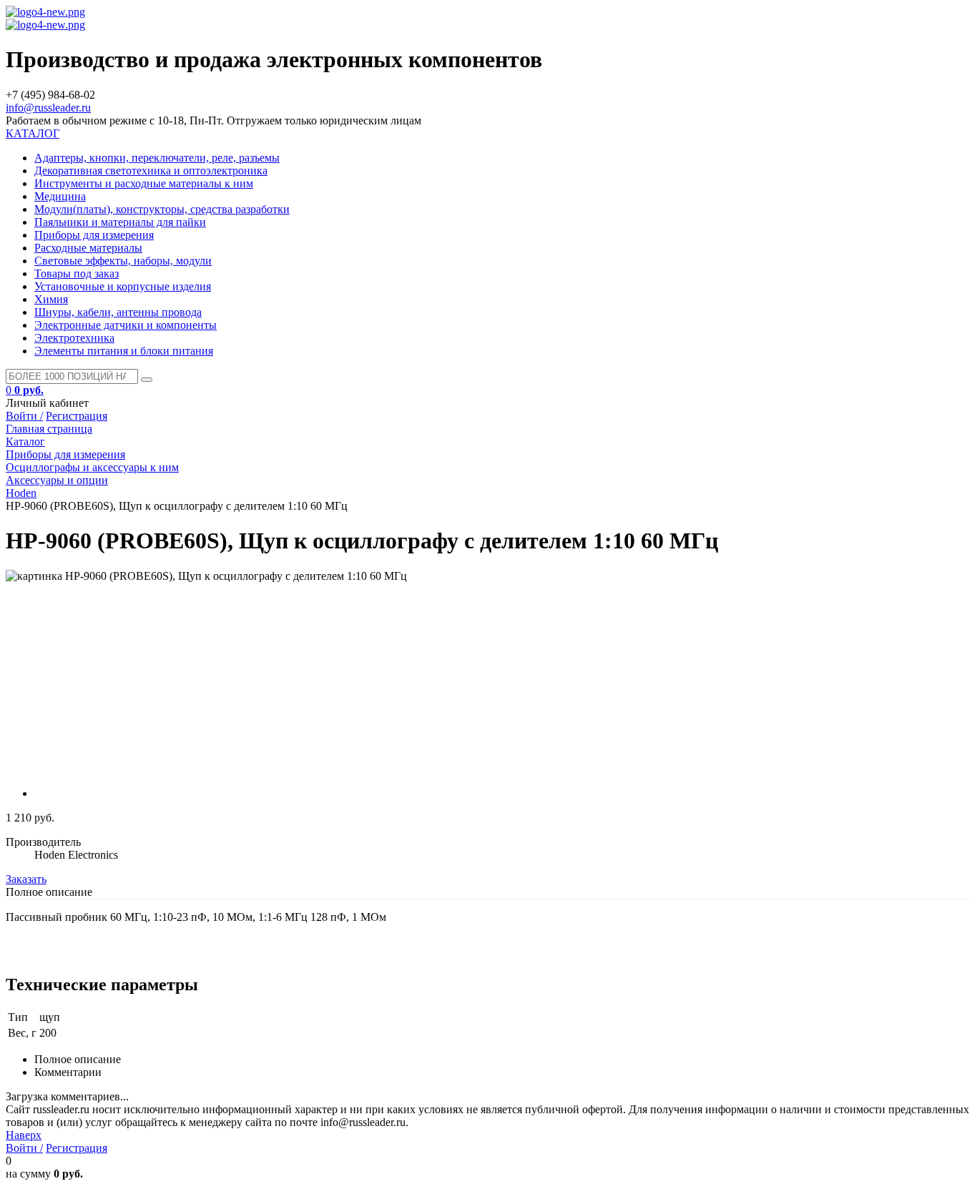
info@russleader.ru (48, 108)
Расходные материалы (88, 248)
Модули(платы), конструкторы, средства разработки (162, 209)
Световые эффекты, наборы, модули (123, 261)
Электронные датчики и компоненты (125, 325)
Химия (51, 299)
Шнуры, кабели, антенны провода (118, 312)
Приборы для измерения (94, 235)
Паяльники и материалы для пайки (120, 222)
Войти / (24, 416)
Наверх (23, 1135)
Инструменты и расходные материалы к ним (143, 183)
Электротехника (74, 338)
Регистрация (76, 416)
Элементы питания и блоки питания (123, 351)
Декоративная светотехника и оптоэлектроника (150, 170)
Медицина (60, 196)
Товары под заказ (76, 273)
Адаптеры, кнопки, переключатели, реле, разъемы (157, 158)
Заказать (26, 879)
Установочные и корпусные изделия (122, 286)
